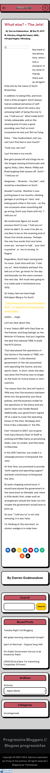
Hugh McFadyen (25, 35)
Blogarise (16, 765)
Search (25, 597)
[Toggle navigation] (4, 7)
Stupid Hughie (12, 39)
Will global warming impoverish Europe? (24, 637)
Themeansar (31, 765)
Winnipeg (26, 39)
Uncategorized (11, 713)
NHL (37, 35)
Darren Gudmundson (19, 31)
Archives (8, 685)
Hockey (11, 35)
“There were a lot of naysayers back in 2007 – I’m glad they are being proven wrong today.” (24, 307)
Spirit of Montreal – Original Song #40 (23, 644)
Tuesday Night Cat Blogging (18, 630)
